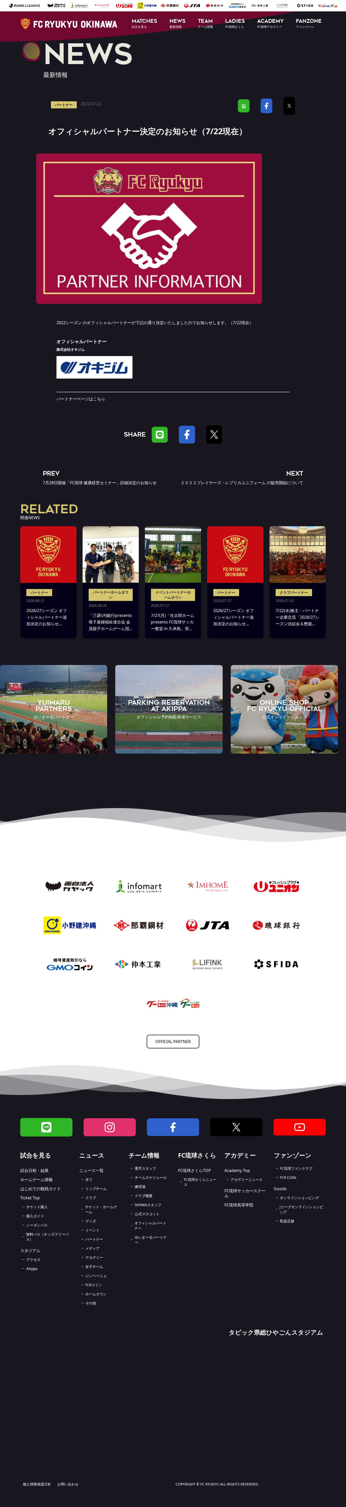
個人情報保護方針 (37, 1484)
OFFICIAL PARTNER (173, 1041)
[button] (144, 23)
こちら (99, 399)
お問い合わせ (68, 1484)
